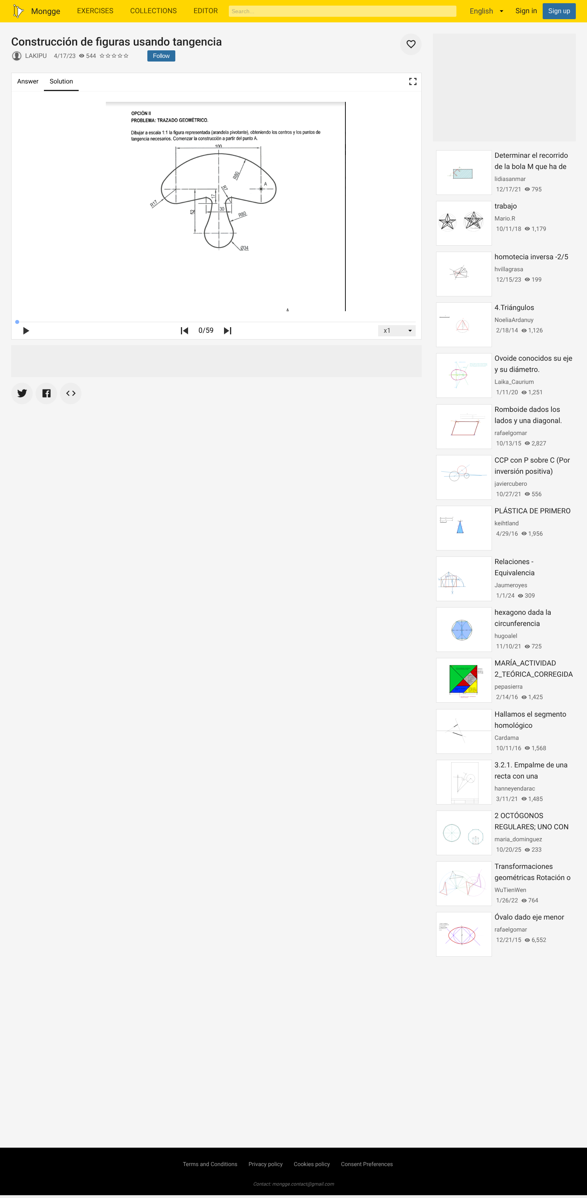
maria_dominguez (518, 839)
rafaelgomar (511, 433)
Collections (153, 11)
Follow (161, 55)
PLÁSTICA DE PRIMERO (533, 511)
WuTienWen (511, 890)
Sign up (559, 11)
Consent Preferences (367, 1164)
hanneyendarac (515, 788)
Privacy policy (265, 1164)
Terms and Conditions (210, 1164)
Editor (206, 11)
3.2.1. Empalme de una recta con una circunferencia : (531, 776)
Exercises (95, 11)
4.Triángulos (514, 308)
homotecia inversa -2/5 (531, 257)
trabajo (506, 206)
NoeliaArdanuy (514, 320)
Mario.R (505, 218)
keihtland (507, 523)
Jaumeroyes (511, 585)
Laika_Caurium (514, 381)
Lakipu (36, 56)
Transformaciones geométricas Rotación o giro (533, 877)
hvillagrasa (509, 269)
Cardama (507, 737)
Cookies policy (312, 1164)
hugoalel (506, 636)
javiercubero (511, 483)
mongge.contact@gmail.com (303, 1184)
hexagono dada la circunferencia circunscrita (523, 623)
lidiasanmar (510, 179)
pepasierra (509, 686)
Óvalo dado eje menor (529, 917)
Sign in (526, 11)
